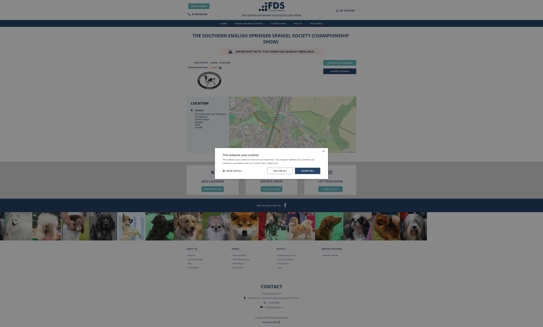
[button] (232, 171)
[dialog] (271, 163)
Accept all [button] (307, 170)
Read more (273, 163)
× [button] (323, 151)
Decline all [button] (280, 170)
